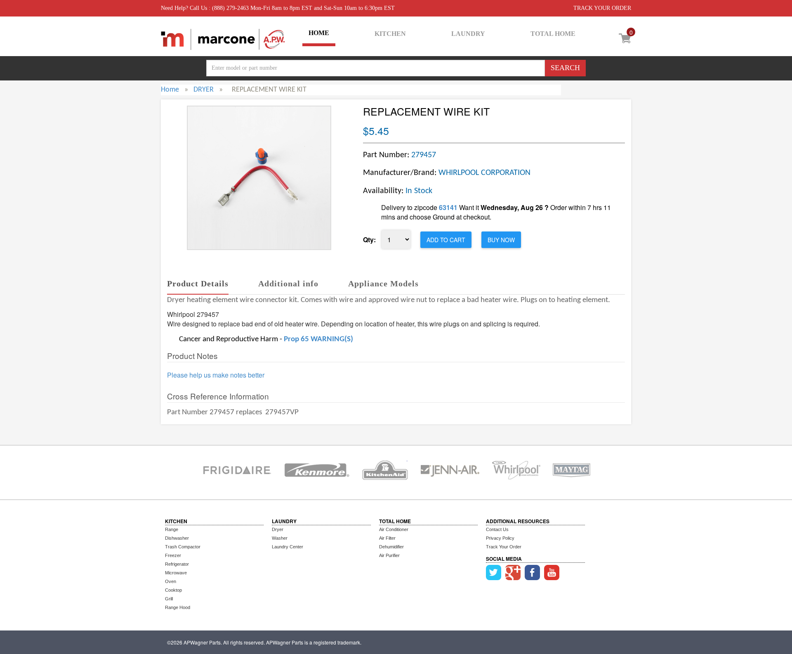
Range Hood (177, 607)
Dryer (277, 529)
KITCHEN (390, 33)
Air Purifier (389, 555)
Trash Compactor (182, 546)
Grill (169, 598)
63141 (448, 207)
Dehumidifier (391, 546)
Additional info (288, 283)
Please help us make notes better (215, 375)
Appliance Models (383, 283)
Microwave (176, 572)
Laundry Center (287, 546)
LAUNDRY (468, 33)
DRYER (203, 90)
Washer (280, 538)
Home (170, 90)
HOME (319, 32)
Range (171, 529)
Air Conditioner (393, 529)
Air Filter (387, 538)
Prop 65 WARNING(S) (318, 339)
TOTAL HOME (552, 33)
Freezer (173, 555)
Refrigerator (177, 564)
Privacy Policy (500, 538)
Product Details (198, 283)
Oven (170, 581)
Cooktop (173, 590)
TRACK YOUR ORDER (602, 8)
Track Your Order (503, 546)
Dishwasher (177, 538)
